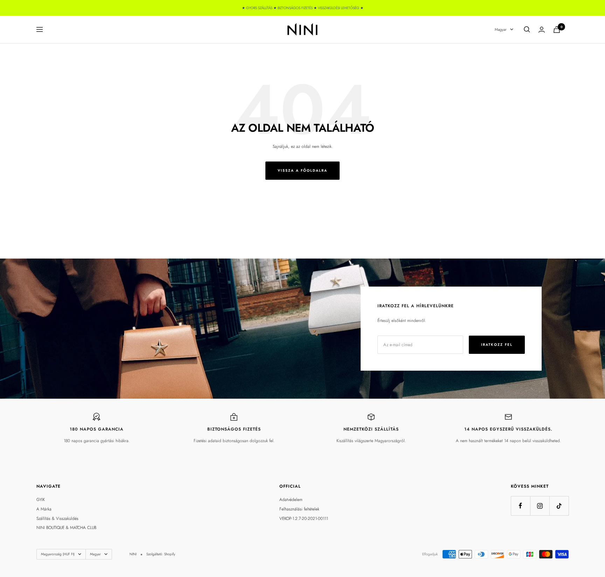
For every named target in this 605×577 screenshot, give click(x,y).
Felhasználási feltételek (299, 509)
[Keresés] (527, 29)
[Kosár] (556, 29)
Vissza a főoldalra (302, 170)
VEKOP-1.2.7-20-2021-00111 (303, 518)
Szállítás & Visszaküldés (57, 518)
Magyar (501, 29)
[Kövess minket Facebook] (520, 505)
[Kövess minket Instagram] (539, 505)
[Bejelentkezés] (541, 30)
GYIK (40, 499)
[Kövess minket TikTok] (559, 505)
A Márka (43, 509)
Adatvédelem (290, 499)
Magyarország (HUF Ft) (58, 554)
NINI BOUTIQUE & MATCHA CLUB (66, 527)
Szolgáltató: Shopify (160, 554)
